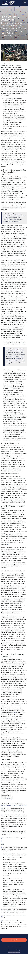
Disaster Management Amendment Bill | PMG (13, 805)
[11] (15, 712)
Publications (10, 15)
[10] (8, 544)
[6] (17, 322)
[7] (21, 335)
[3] (11, 191)
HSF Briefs (19, 15)
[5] (7, 313)
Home (2, 15)
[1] (8, 71)
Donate (13, 940)
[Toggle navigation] (25, 3)
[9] (9, 535)
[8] (18, 468)
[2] (1, 808)
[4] (21, 246)
